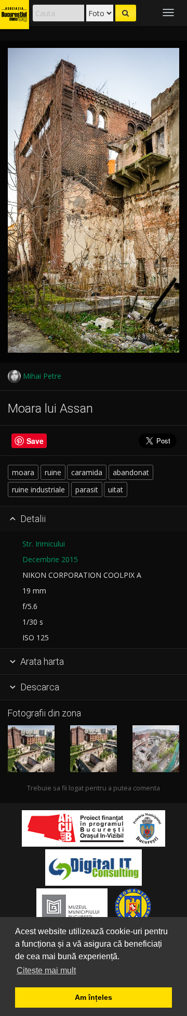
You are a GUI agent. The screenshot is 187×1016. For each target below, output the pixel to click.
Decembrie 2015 (50, 559)
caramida (86, 472)
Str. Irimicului (43, 544)
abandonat (131, 472)
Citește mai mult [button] (46, 970)
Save (35, 441)
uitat (115, 489)
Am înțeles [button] (93, 997)
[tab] (93, 519)
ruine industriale (38, 489)
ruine (53, 472)
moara (23, 472)
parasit (86, 489)
